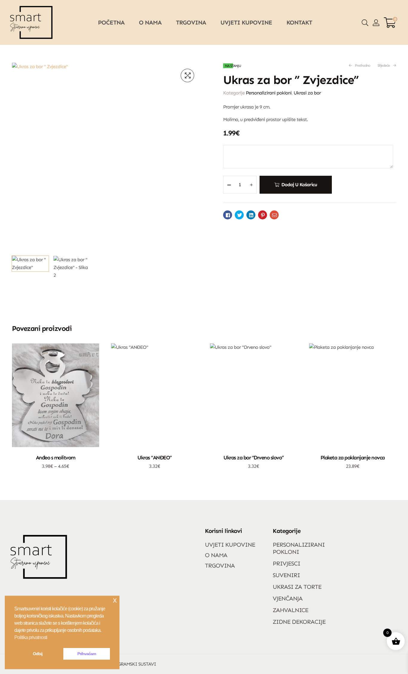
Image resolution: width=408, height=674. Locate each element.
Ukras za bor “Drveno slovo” (253, 457)
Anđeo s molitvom (55, 457)
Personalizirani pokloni (269, 93)
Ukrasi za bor (307, 93)
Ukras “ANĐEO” (154, 457)
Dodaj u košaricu (299, 184)
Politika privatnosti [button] (30, 637)
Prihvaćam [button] (86, 653)
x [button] (114, 600)
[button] (187, 75)
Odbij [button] (37, 653)
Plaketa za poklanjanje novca (352, 457)
